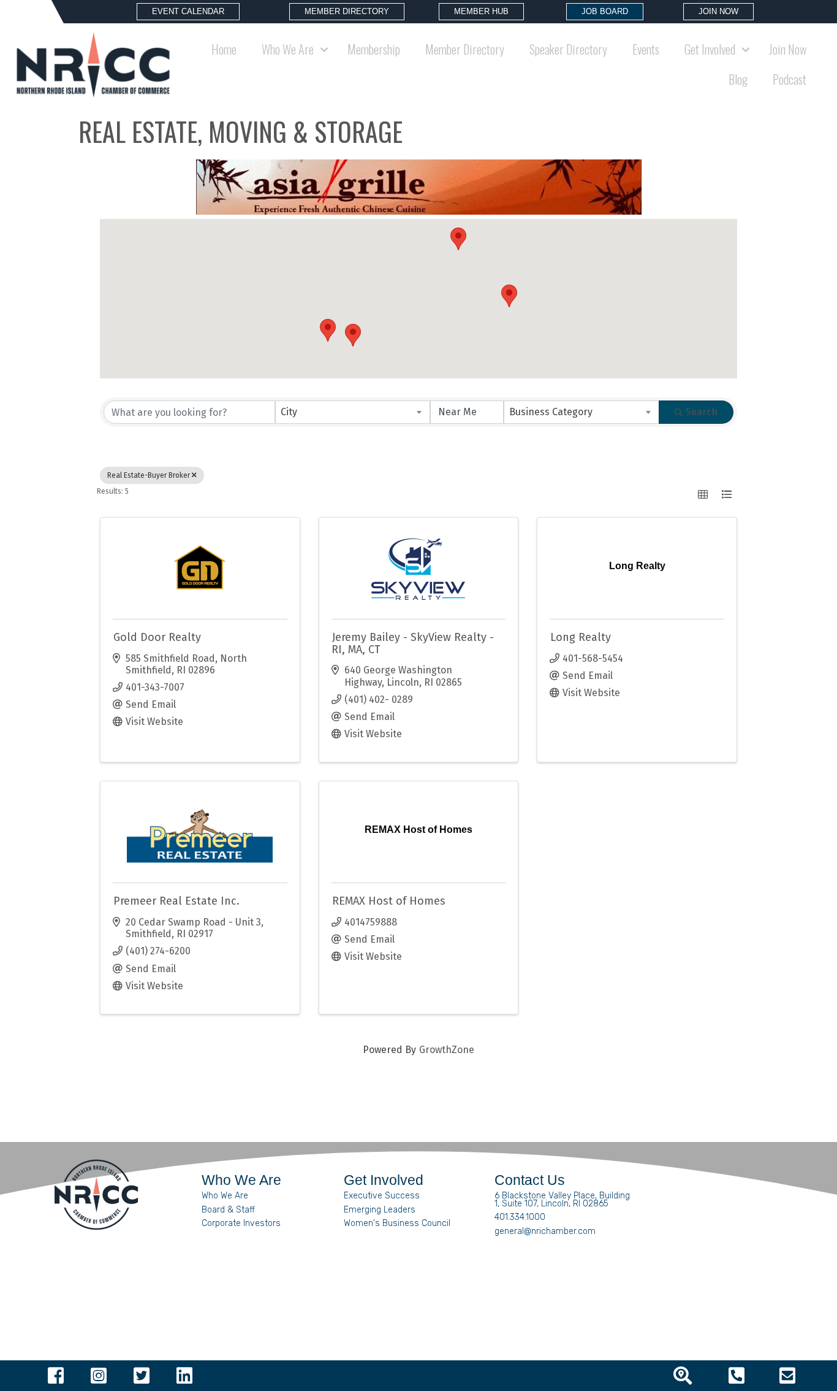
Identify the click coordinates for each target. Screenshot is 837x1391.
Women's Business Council (397, 1223)
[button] (458, 239)
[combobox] (353, 412)
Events (645, 49)
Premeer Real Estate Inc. (176, 901)
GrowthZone (446, 1050)
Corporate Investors (241, 1223)
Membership (373, 49)
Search (702, 412)
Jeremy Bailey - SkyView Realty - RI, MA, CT (412, 643)
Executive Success (382, 1195)
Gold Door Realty (157, 637)
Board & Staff (228, 1210)
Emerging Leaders (379, 1210)
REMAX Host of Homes (388, 901)
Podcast (789, 79)
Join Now (787, 49)
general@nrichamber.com (545, 1231)
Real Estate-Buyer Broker (148, 475)
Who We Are (225, 1195)
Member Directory (464, 49)
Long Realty (580, 637)
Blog (738, 79)
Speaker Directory (568, 49)
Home (224, 49)
